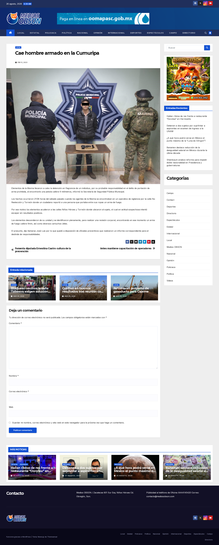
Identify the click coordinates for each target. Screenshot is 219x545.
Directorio (188, 33)
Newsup (41, 537)
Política (67, 33)
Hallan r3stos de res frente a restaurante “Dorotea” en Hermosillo (32, 471)
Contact (170, 200)
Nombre (14, 376)
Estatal (35, 33)
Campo (173, 33)
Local (20, 33)
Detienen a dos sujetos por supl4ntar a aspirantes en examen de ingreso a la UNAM (186, 129)
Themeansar (52, 537)
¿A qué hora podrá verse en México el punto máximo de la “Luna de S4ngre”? (134, 471)
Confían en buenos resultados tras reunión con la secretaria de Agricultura (82, 291)
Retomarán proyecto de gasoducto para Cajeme (131, 289)
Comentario (15, 323)
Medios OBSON (174, 247)
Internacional (116, 33)
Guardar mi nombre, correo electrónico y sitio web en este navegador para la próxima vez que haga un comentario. (68, 422)
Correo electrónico (19, 391)
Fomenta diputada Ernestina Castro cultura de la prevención (43, 250)
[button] (206, 33)
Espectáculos (155, 33)
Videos (170, 280)
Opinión (98, 33)
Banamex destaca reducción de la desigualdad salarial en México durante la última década (187, 150)
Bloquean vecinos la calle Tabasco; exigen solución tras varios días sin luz (29, 291)
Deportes (135, 33)
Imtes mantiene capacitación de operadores (125, 248)
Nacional (82, 33)
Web (11, 407)
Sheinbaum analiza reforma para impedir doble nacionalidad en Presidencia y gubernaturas (187, 163)
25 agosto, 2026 (21, 476)
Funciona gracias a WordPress (18, 537)
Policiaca (50, 33)
